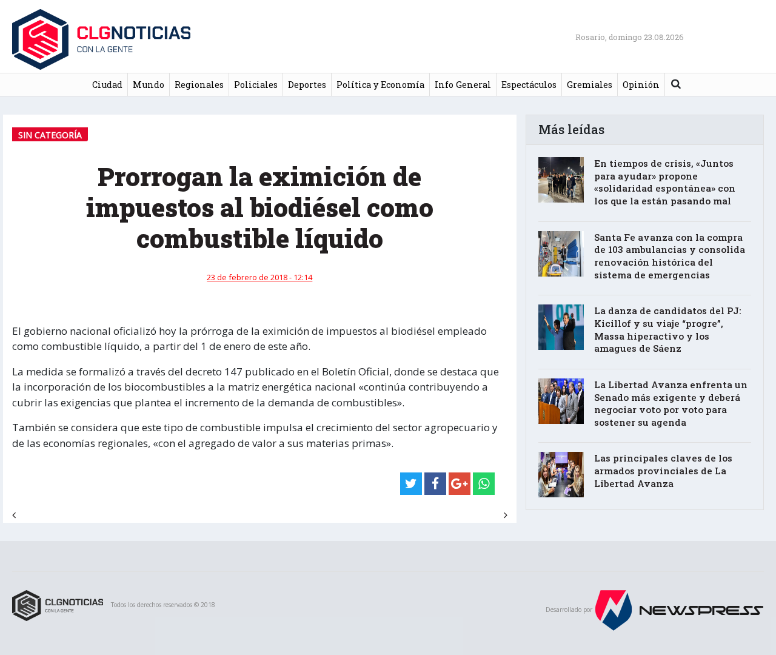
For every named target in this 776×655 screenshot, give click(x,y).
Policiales (256, 84)
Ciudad (107, 84)
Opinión (641, 84)
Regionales (199, 84)
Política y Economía (380, 84)
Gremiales (589, 84)
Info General (463, 84)
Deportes (307, 84)
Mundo (148, 84)
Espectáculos (529, 84)
